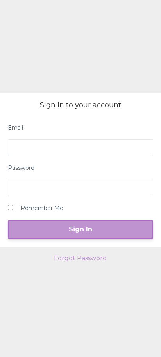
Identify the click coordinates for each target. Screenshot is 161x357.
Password (21, 167)
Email (15, 127)
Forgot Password (80, 258)
